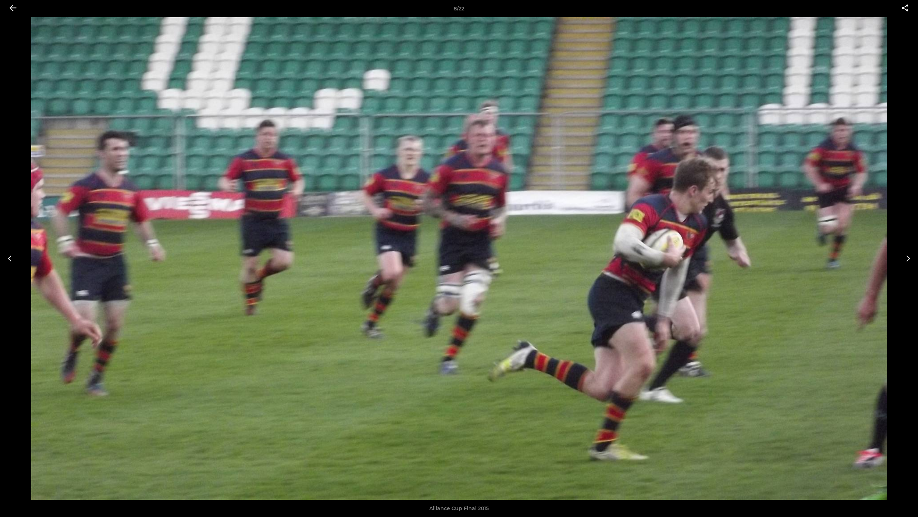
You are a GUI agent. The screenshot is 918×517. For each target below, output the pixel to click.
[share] (905, 9)
